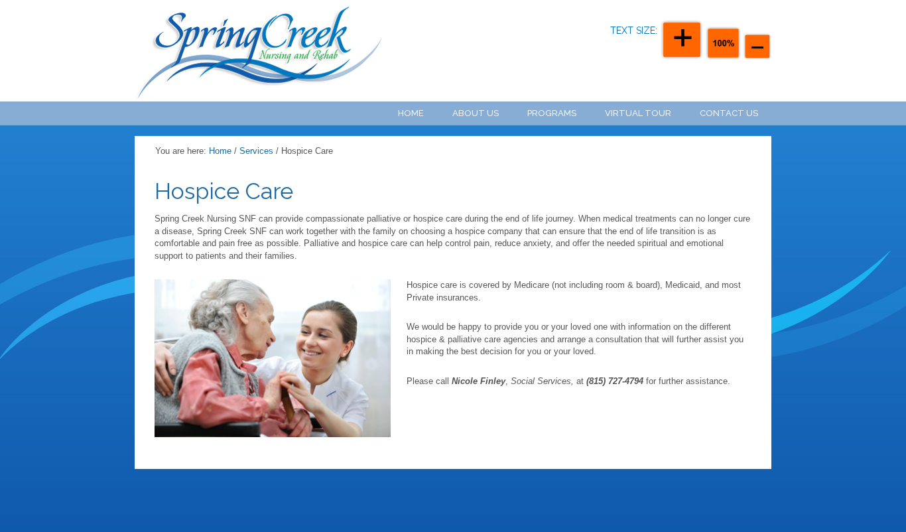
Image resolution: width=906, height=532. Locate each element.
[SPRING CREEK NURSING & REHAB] (241, 50)
